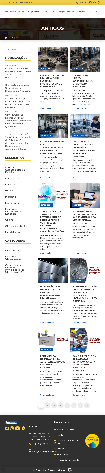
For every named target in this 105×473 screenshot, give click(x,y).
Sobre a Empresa (65, 429)
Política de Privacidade (67, 460)
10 (74, 405)
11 (80, 405)
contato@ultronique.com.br (20, 2)
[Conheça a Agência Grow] (70, 470)
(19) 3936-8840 (81, 3)
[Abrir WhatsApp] (98, 466)
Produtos (61, 435)
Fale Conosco (63, 454)
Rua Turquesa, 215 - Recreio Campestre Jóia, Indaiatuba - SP (39, 437)
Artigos (60, 449)
